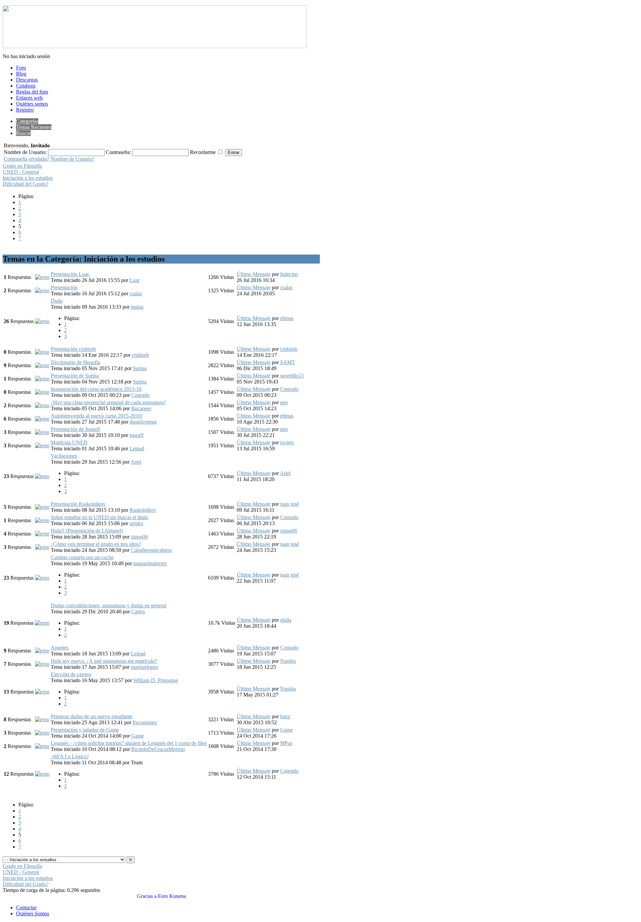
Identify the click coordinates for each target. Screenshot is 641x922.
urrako (136, 523)
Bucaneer (141, 408)
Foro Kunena (172, 896)
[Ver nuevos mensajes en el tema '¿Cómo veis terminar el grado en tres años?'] (42, 547)
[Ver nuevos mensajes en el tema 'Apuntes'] (42, 650)
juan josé (289, 504)
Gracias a (147, 896)
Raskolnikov (143, 510)
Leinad (137, 448)
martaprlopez (144, 667)
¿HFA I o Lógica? (70, 756)
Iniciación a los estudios (28, 178)
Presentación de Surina (75, 375)
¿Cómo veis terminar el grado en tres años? (96, 544)
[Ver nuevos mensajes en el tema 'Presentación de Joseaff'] (42, 432)
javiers (287, 442)
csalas (136, 293)
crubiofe (140, 355)
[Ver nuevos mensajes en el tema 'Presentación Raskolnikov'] (42, 507)
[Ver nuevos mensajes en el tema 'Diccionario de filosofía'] (42, 365)
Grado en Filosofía (22, 166)
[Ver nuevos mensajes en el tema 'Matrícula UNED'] (42, 445)
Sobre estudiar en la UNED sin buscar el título (99, 517)
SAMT (287, 362)
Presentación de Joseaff (75, 429)
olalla (285, 620)
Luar (135, 280)
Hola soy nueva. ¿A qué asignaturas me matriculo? (104, 661)
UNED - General (21, 172)
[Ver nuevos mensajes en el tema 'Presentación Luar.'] (42, 277)
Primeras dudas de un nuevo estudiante (92, 716)
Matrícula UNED (69, 442)
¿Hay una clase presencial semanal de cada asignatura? (108, 402)
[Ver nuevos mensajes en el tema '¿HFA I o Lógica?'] (42, 774)
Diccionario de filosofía (75, 362)
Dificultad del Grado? (25, 184)
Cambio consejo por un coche (82, 557)
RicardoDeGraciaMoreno (158, 749)
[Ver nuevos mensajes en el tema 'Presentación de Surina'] (42, 378)
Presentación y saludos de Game (85, 730)
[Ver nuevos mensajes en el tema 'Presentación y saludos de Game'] (42, 733)
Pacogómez (145, 722)
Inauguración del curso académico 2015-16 (96, 389)
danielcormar (143, 422)
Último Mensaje (253, 274)
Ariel (136, 462)
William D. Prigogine (155, 680)
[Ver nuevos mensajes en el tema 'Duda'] (42, 321)
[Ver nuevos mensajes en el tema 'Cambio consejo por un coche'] (42, 578)
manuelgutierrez (150, 563)
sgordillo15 (292, 375)
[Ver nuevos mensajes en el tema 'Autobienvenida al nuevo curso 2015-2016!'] (42, 419)
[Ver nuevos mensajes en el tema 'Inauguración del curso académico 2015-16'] (42, 392)
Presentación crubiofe (73, 349)
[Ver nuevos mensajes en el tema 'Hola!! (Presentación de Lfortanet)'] (42, 533)
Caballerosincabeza (151, 550)
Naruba (288, 661)
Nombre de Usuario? (72, 159)
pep (284, 402)
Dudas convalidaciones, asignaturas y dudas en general (108, 605)
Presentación (64, 287)
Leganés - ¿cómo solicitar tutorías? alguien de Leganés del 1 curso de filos (129, 743)
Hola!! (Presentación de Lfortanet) (87, 530)
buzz (285, 716)
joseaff (137, 435)
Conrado (140, 395)
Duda (56, 301)
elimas (286, 318)
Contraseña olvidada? (26, 159)
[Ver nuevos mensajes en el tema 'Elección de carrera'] (42, 692)
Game (137, 736)
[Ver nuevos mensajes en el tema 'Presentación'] (42, 290)
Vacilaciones (64, 456)
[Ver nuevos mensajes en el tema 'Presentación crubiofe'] (42, 352)
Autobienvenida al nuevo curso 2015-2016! (97, 416)
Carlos (138, 611)
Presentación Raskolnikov (78, 504)
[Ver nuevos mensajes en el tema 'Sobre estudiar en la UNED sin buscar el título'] (42, 520)
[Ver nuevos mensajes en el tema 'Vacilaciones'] (42, 476)
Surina (140, 368)
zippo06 (139, 537)
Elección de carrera (71, 674)
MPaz (286, 743)
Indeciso (289, 274)
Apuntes (59, 647)
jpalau (137, 307)
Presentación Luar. (70, 274)
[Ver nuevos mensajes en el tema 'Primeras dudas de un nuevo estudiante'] (42, 719)
